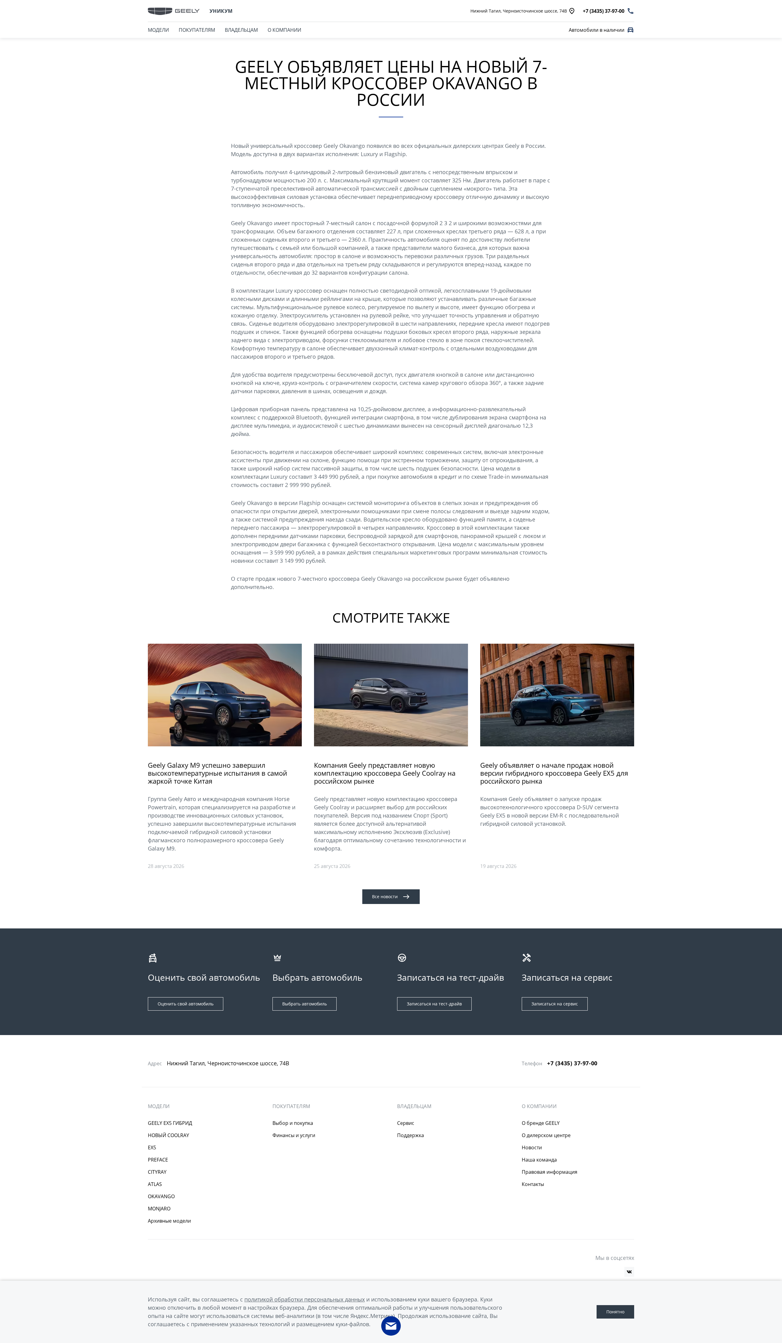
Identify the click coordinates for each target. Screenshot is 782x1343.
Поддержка (410, 1135)
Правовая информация (549, 1172)
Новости (532, 1147)
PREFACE (158, 1159)
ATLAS (155, 1184)
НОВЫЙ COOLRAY (168, 1135)
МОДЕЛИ (158, 30)
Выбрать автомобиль (304, 1004)
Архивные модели (169, 1220)
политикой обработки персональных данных (304, 1299)
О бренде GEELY (541, 1123)
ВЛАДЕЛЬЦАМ (241, 30)
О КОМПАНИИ (284, 30)
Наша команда (539, 1159)
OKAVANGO (161, 1196)
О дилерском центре (546, 1135)
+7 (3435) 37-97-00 (572, 1063)
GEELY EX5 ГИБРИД (170, 1123)
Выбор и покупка (292, 1123)
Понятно (615, 1312)
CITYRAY (157, 1172)
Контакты (533, 1184)
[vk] (629, 1272)
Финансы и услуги (293, 1135)
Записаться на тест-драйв (434, 1004)
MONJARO (159, 1208)
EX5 (152, 1147)
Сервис (405, 1123)
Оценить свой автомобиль (186, 1004)
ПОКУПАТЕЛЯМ (197, 30)
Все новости (385, 896)
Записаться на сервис (555, 1004)
